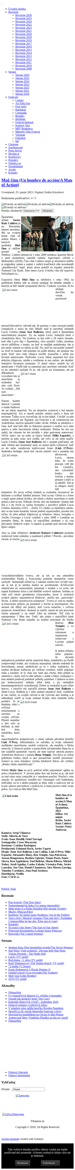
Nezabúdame (15, 166)
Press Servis (15, 150)
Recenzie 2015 (23, 49)
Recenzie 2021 (23, 30)
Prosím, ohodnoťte (11, 210)
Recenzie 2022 (23, 24)
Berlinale (20, 119)
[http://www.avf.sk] (1, 2)
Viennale (20, 134)
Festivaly (13, 97)
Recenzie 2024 (23, 21)
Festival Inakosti (24, 122)
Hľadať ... (7, 1089)
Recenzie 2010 (23, 65)
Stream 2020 (22, 93)
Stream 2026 (22, 75)
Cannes (19, 100)
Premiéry (13, 160)
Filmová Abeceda (18, 1072)
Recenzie (13, 12)
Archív (12, 169)
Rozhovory (14, 156)
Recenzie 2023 (23, 27)
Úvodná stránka (17, 8)
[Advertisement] (22, 1046)
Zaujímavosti (15, 147)
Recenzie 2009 (23, 68)
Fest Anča (20, 106)
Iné (17, 141)
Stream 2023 (22, 87)
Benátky (20, 115)
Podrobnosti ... (50, 1163)
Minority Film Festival (27, 131)
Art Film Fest (22, 103)
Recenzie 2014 (23, 52)
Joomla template (10, 1138)
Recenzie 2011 (23, 62)
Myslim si (13, 153)
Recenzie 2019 (23, 40)
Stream (12, 71)
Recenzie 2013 (23, 56)
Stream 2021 (22, 90)
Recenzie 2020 (23, 34)
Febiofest (20, 138)
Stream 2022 (22, 84)
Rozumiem (22, 1163)
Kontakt (12, 172)
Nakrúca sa (14, 163)
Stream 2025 (22, 78)
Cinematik (21, 112)
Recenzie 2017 (23, 43)
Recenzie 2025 (23, 18)
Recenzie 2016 (23, 46)
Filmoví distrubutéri (19, 1075)
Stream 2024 (22, 81)
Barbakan (20, 109)
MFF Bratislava (24, 128)
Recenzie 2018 (23, 37)
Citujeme (13, 144)
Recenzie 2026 (23, 15)
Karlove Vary (22, 125)
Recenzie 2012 (23, 59)
